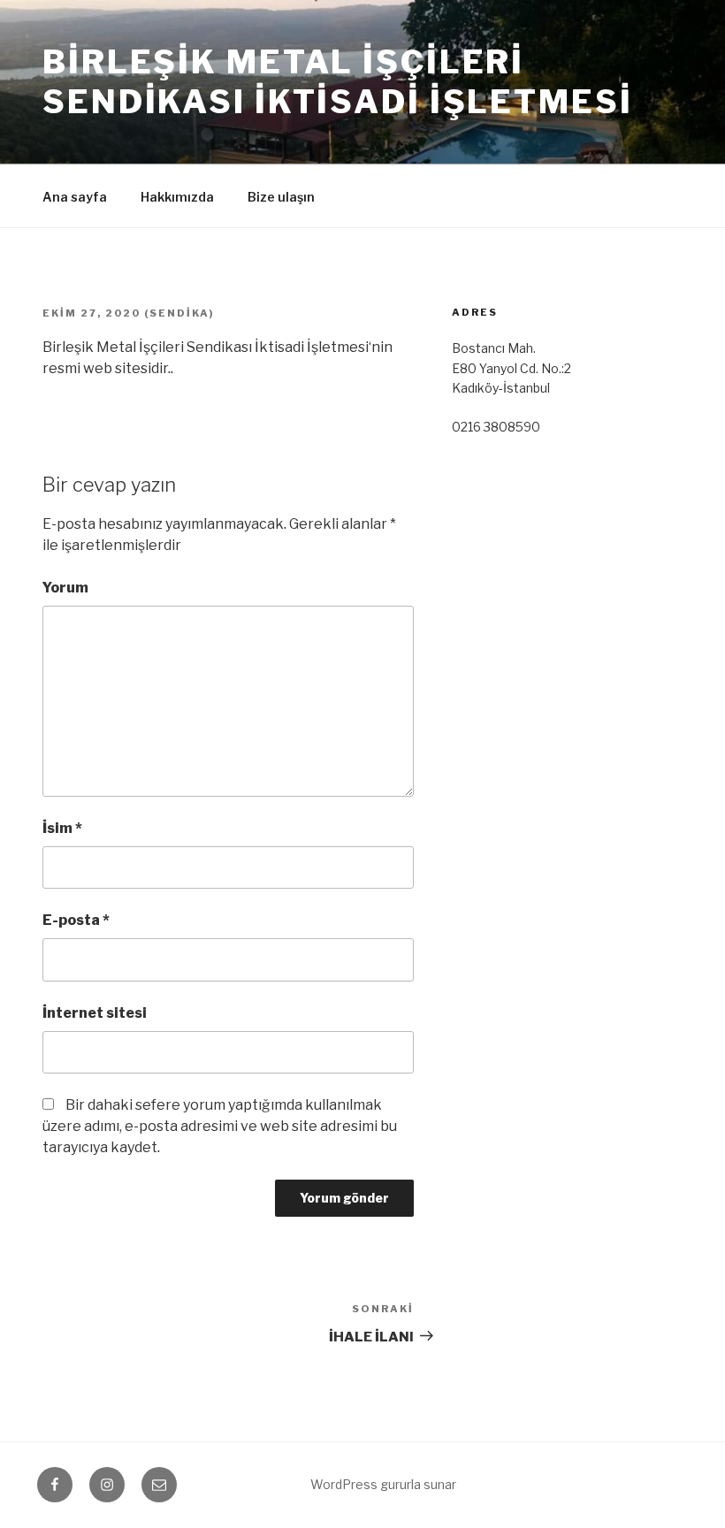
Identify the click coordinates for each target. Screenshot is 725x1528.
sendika (179, 313)
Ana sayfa (74, 196)
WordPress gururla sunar (383, 1484)
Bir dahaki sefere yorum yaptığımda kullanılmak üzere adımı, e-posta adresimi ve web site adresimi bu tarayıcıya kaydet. (219, 1126)
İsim (62, 828)
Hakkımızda (177, 196)
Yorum (65, 587)
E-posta (76, 920)
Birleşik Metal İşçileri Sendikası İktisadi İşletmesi (337, 81)
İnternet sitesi (94, 1013)
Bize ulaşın (281, 196)
